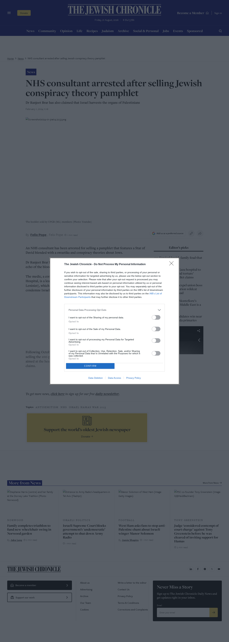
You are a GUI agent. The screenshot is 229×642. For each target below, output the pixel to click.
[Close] (172, 264)
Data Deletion (95, 378)
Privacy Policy (133, 378)
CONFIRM (90, 366)
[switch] (156, 317)
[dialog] (114, 321)
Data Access (114, 378)
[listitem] (114, 310)
